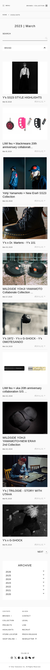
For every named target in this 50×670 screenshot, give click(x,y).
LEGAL (25, 620)
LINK (24, 625)
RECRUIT (26, 630)
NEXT (40, 552)
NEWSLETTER (28, 639)
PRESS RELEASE (29, 634)
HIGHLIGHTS (8, 630)
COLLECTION (8, 620)
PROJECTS (7, 625)
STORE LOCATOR (10, 634)
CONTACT (26, 616)
